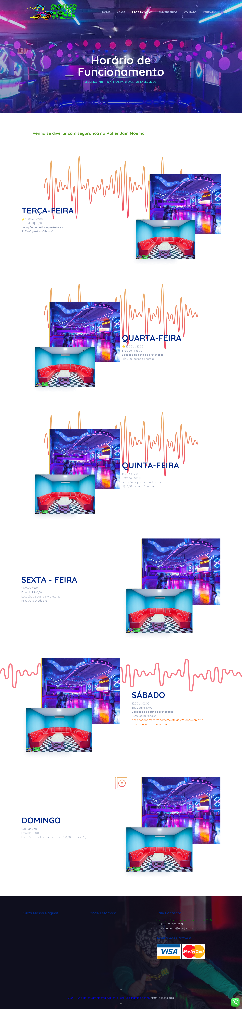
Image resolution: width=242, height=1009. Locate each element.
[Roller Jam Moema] (52, 12)
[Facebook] (121, 1003)
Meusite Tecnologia (162, 997)
